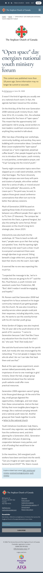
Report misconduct (27, 510)
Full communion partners (29, 505)
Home (4, 17)
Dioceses (24, 498)
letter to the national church (16, 420)
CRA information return (21, 549)
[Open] (40, 10)
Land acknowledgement (9, 510)
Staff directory (6, 508)
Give (38, 3)
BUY (32, 3)
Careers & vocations (28, 503)
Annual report (26, 507)
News (27, 3)
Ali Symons (8, 91)
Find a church (19, 3)
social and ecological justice (19, 473)
